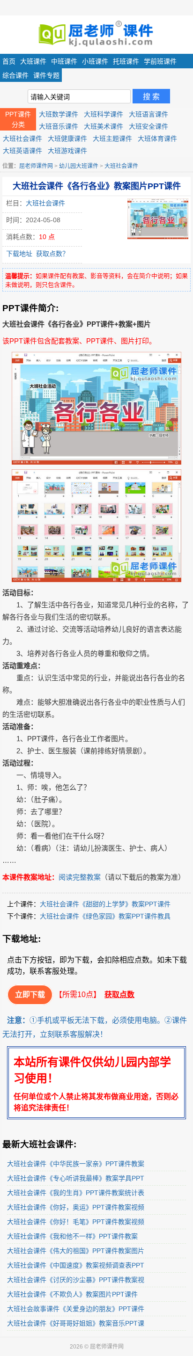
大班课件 (33, 61)
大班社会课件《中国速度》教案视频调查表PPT (75, 1265)
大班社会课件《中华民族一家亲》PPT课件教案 (75, 1163)
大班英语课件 (22, 150)
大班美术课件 (103, 126)
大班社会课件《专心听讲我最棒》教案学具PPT (75, 1178)
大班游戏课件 (67, 150)
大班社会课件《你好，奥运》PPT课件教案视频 (75, 1207)
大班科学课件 (103, 114)
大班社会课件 (22, 138)
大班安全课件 (148, 126)
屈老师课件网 (36, 166)
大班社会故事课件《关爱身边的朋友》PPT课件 (75, 1308)
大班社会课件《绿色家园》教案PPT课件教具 (105, 916)
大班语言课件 (148, 114)
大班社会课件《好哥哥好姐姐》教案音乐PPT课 (75, 1323)
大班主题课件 (112, 138)
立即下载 (30, 995)
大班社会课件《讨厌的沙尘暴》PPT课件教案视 (75, 1279)
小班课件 (95, 61)
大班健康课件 (67, 138)
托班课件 (126, 61)
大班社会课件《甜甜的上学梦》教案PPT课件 (105, 904)
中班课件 (64, 61)
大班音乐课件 (58, 126)
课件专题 (46, 75)
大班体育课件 (157, 138)
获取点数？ (52, 253)
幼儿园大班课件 (78, 166)
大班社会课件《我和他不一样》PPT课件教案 (72, 1236)
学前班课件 (160, 61)
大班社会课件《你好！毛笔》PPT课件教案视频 (75, 1221)
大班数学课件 (58, 114)
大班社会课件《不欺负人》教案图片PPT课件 (72, 1294)
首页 (8, 61)
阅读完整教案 (80, 877)
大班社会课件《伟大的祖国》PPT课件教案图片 (75, 1250)
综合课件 (15, 75)
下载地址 (19, 253)
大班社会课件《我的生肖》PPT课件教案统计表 (75, 1192)
